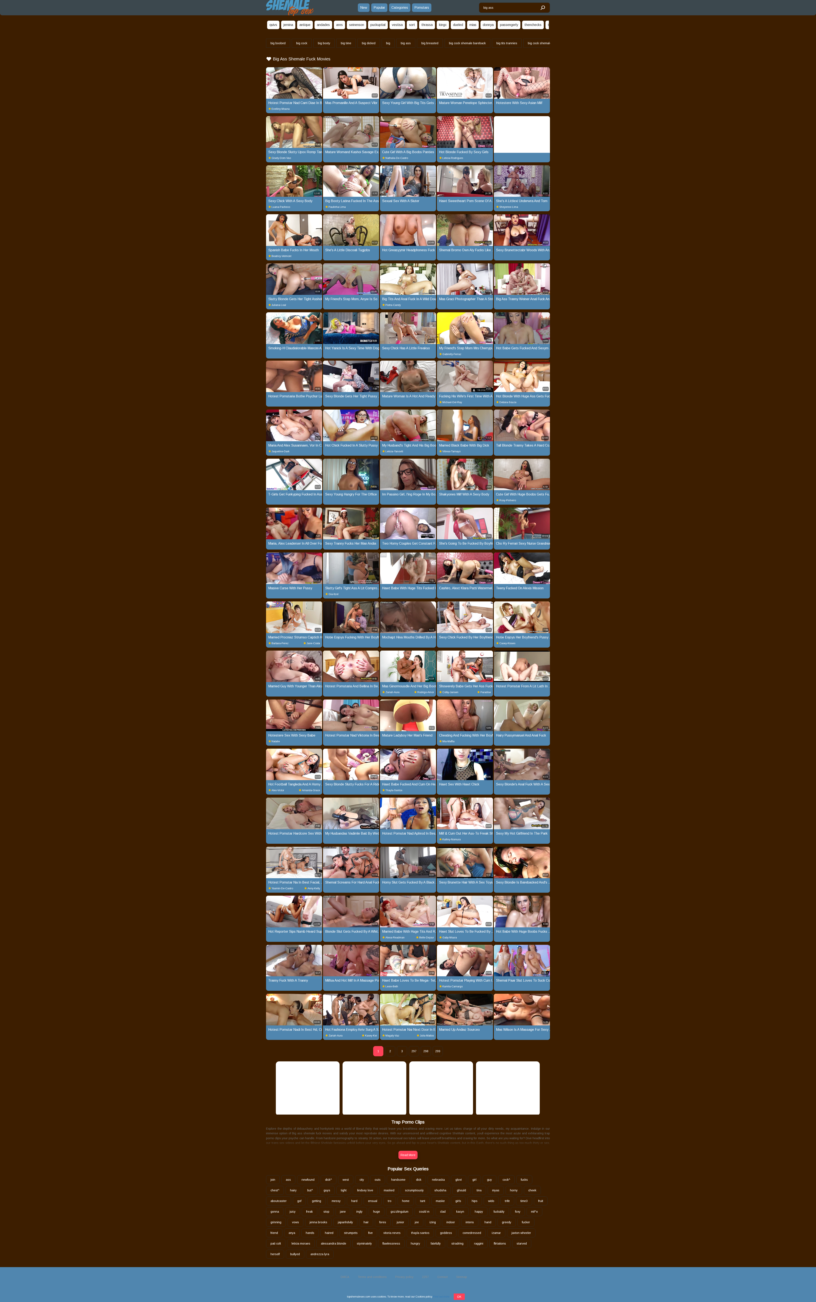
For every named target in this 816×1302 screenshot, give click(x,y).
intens (470, 1222)
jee (417, 1222)
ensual (372, 1201)
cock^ (506, 1179)
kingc (443, 25)
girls (458, 1201)
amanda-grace (311, 790)
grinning (276, 1222)
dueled (458, 25)
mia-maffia (448, 741)
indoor (450, 1222)
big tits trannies (506, 43)
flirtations (500, 1243)
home (405, 1201)
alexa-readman (395, 937)
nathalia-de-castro (396, 158)
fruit (540, 1201)
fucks (524, 1179)
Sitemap (461, 1277)
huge (376, 1211)
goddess (446, 1233)
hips (474, 1201)
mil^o (534, 1211)
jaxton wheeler (521, 1233)
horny (514, 1190)
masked (389, 1190)
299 (437, 1051)
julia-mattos (427, 1035)
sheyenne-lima (508, 207)
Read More (408, 1155)
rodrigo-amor (425, 692)
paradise (485, 692)
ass (288, 1179)
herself (275, 1254)
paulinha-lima (337, 207)
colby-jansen (450, 692)
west (346, 1179)
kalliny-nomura (451, 839)
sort (412, 25)
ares (339, 25)
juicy (293, 1211)
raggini (478, 1243)
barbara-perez (280, 643)
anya (292, 1233)
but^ (310, 1190)
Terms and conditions (372, 1277)
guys (327, 1190)
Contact (442, 1277)
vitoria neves (392, 1233)
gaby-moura (449, 937)
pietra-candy (393, 305)
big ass (406, 43)
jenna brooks (318, 1222)
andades (323, 25)
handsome (398, 1179)
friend (274, 1233)
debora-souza (507, 402)
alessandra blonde (333, 1243)
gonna (275, 1211)
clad (443, 1211)
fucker (526, 1222)
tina (479, 1190)
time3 (524, 1201)
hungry (415, 1243)
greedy (506, 1222)
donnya (488, 25)
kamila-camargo (452, 986)
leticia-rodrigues (452, 158)
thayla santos (420, 1233)
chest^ (275, 1190)
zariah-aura (392, 692)
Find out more (441, 1296)
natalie (276, 741)
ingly (359, 1211)
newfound (308, 1179)
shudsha (440, 1190)
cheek (532, 1190)
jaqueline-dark (280, 451)
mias (472, 25)
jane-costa (313, 643)
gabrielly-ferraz (451, 354)
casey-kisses (507, 643)
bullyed (295, 1254)
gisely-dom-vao (281, 158)
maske (440, 1201)
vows (295, 1222)
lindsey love (365, 1190)
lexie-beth (391, 986)
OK (459, 1296)
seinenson (356, 25)
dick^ (328, 1179)
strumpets (351, 1233)
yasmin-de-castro (282, 888)
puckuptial (377, 25)
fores (382, 1222)
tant (422, 1201)
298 (425, 1051)
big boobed (278, 43)
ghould (461, 1190)
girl (474, 1179)
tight (344, 1190)
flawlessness (391, 1243)
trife (507, 1201)
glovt (458, 1179)
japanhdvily (345, 1222)
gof (299, 1201)
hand (487, 1222)
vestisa (397, 25)
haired (329, 1233)
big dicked (368, 43)
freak (309, 1211)
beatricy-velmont (281, 256)
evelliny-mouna (281, 108)
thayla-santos (393, 790)
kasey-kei (371, 1035)
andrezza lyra (319, 1254)
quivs (273, 25)
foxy (517, 1211)
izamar (496, 1233)
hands (310, 1233)
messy (336, 1201)
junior (400, 1222)
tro (389, 1201)
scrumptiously (414, 1190)
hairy (293, 1190)
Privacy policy (404, 1277)
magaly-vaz (392, 1035)
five (370, 1233)
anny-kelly (313, 888)
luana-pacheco (281, 207)
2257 (425, 1277)
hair (366, 1222)
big (388, 43)
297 (413, 1051)
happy (479, 1211)
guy (489, 1179)
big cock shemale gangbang (547, 43)
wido (491, 1201)
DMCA (345, 1277)
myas (495, 1190)
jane (343, 1211)
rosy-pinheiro (507, 500)
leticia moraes (301, 1243)
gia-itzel (334, 594)
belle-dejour (426, 937)
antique (304, 25)
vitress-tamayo (451, 451)
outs (378, 1179)
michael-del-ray (452, 402)
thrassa (427, 25)
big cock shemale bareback (467, 43)
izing (432, 1222)
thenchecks (532, 25)
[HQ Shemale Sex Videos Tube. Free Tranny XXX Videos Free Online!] (290, 7)
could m (424, 1211)
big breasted (429, 43)
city (362, 1179)
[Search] (542, 8)
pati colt (276, 1243)
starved (522, 1243)
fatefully (436, 1243)
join (273, 1179)
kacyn (460, 1211)
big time (346, 43)
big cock (301, 43)
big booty (324, 43)
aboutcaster (279, 1201)
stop (326, 1211)
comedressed (472, 1233)
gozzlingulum (399, 1211)
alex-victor (278, 790)
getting (316, 1201)
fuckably (499, 1211)
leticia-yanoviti (394, 451)
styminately (364, 1243)
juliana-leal (279, 305)
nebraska (438, 1179)
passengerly (509, 25)
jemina (288, 25)
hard (354, 1201)
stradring (457, 1243)
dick (418, 1179)
